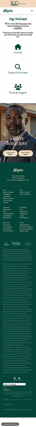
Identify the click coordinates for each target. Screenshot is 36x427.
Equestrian (23, 211)
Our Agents (7, 229)
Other (22, 223)
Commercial (7, 216)
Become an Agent (26, 153)
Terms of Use (16, 399)
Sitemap (6, 399)
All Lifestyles (24, 218)
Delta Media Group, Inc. (22, 394)
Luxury (22, 216)
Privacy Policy (28, 399)
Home (18, 52)
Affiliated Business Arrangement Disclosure (17, 409)
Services (6, 207)
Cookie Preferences (10, 424)
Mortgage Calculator (6, 195)
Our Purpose (7, 227)
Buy (4, 190)
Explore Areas (24, 225)
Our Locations (8, 231)
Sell (21, 190)
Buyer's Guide (8, 192)
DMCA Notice (7, 404)
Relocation (7, 209)
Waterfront (24, 214)
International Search (7, 201)
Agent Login (24, 231)
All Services (7, 218)
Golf (21, 209)
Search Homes (18, 72)
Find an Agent (18, 92)
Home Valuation (25, 194)
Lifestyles (23, 207)
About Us (6, 223)
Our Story (6, 225)
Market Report (8, 198)
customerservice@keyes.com (18, 180)
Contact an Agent (10, 153)
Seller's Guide (25, 192)
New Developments (8, 212)
